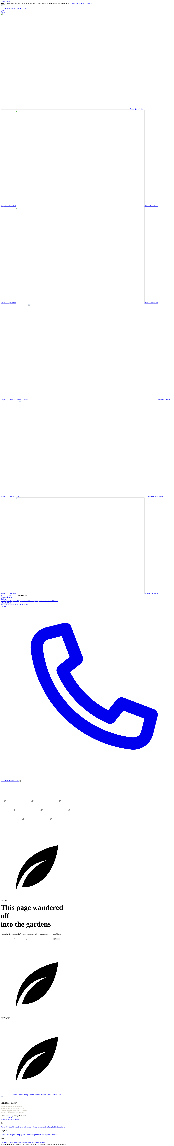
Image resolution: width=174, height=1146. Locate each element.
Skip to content (5, 2)
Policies (7, 604)
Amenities (4, 597)
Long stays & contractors (33, 1127)
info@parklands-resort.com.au (10, 1119)
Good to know (6, 603)
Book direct (61, 1127)
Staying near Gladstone (24, 601)
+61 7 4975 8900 (6, 1117)
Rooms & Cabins (6, 1127)
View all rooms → (21, 595)
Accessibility (14, 604)
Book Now (15, 781)
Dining (9, 597)
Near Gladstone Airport (17, 1142)
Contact (3, 606)
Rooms (4, 12)
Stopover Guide (45, 1095)
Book (59, 1095)
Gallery (44, 601)
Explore (4, 599)
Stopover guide (37, 601)
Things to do (13, 601)
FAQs (3, 604)
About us (55, 601)
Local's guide (5, 601)
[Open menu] (20, 781)
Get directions (28, 1142)
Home (3, 10)
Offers (43, 1142)
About (49, 1135)
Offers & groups (23, 604)
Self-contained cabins (18, 1127)
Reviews (49, 601)
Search (57, 939)
